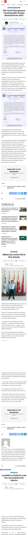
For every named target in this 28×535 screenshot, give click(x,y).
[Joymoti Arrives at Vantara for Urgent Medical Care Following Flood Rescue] (23, 209)
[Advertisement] (14, 355)
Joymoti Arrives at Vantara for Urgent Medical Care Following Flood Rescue (9, 209)
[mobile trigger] (2, 1)
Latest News (11, 7)
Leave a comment (21, 198)
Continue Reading (5, 469)
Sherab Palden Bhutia (14, 22)
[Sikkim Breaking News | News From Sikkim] (5, 1)
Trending (17, 7)
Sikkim (23, 186)
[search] (18, 1)
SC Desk (4, 213)
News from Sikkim (16, 186)
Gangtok (9, 186)
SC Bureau (5, 233)
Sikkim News (10, 188)
